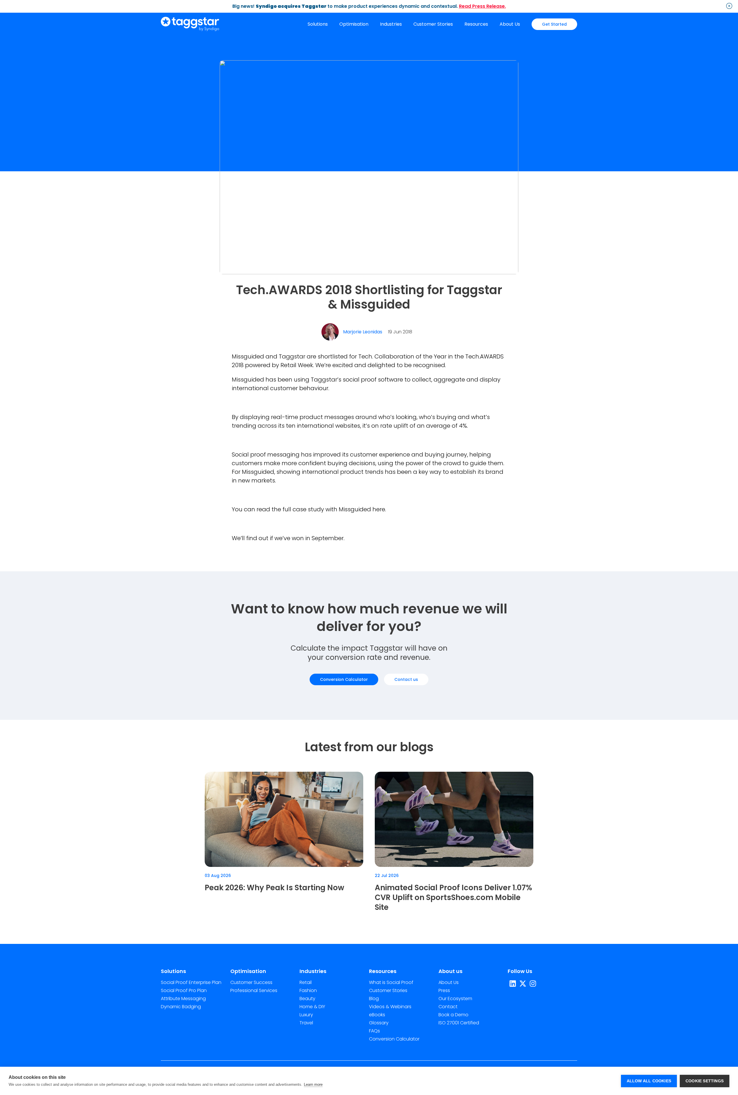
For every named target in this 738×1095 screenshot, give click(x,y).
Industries (391, 24)
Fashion (308, 990)
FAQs (374, 1031)
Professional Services (253, 990)
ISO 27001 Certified (458, 1022)
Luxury (306, 1014)
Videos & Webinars (390, 1006)
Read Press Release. (482, 6)
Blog (374, 998)
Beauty (307, 998)
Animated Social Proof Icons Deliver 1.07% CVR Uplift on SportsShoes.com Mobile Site (453, 897)
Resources (476, 24)
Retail (306, 982)
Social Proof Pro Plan (184, 990)
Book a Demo (453, 1014)
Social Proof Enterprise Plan (191, 982)
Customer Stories (433, 24)
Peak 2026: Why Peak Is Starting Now (274, 887)
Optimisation (353, 24)
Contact (448, 1006)
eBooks (377, 1014)
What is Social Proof (391, 982)
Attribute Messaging (183, 998)
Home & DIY (312, 1006)
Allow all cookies (649, 1081)
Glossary (379, 1022)
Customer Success (251, 982)
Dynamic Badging (181, 1006)
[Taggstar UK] (190, 24)
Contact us (406, 679)
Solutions (318, 24)
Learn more (313, 1084)
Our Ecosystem (455, 998)
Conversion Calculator (344, 679)
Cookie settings (705, 1081)
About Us (510, 24)
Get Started (554, 24)
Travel (306, 1022)
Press (444, 990)
